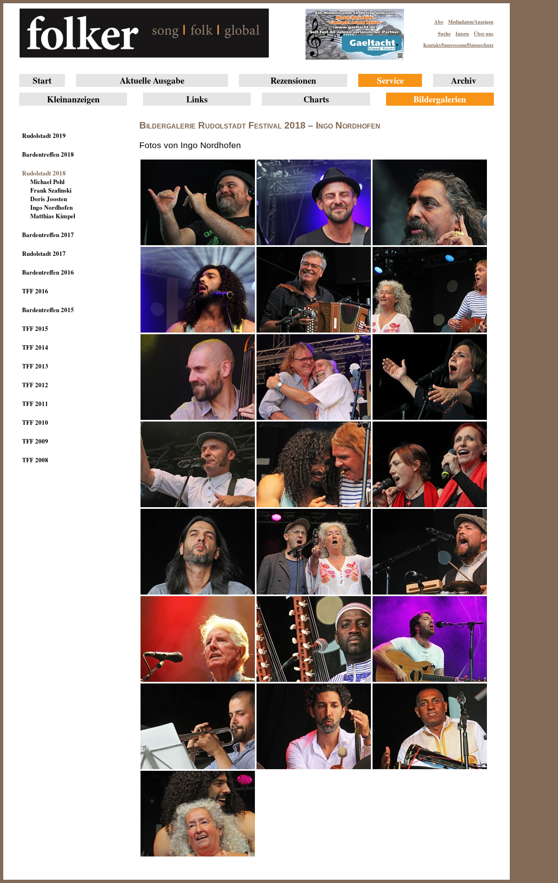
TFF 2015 (35, 328)
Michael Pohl (47, 181)
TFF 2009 (35, 441)
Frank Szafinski (50, 190)
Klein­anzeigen (73, 99)
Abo (438, 21)
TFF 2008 (35, 459)
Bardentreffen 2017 (48, 234)
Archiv (463, 80)
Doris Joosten (48, 198)
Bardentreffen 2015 (48, 309)
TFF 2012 (35, 384)
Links (197, 99)
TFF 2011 (35, 403)
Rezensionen (293, 80)
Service (390, 80)
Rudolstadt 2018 (44, 173)
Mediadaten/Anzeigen (470, 21)
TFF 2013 (35, 366)
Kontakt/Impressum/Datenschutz (458, 45)
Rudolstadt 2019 (44, 135)
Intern (462, 33)
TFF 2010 (35, 422)
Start (42, 80)
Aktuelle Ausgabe (152, 80)
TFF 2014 (35, 347)
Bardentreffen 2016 (48, 272)
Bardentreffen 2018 (48, 154)
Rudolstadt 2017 (44, 253)
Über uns (483, 33)
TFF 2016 (35, 290)
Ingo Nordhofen (51, 207)
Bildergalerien (439, 99)
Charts (316, 99)
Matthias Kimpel (52, 215)
